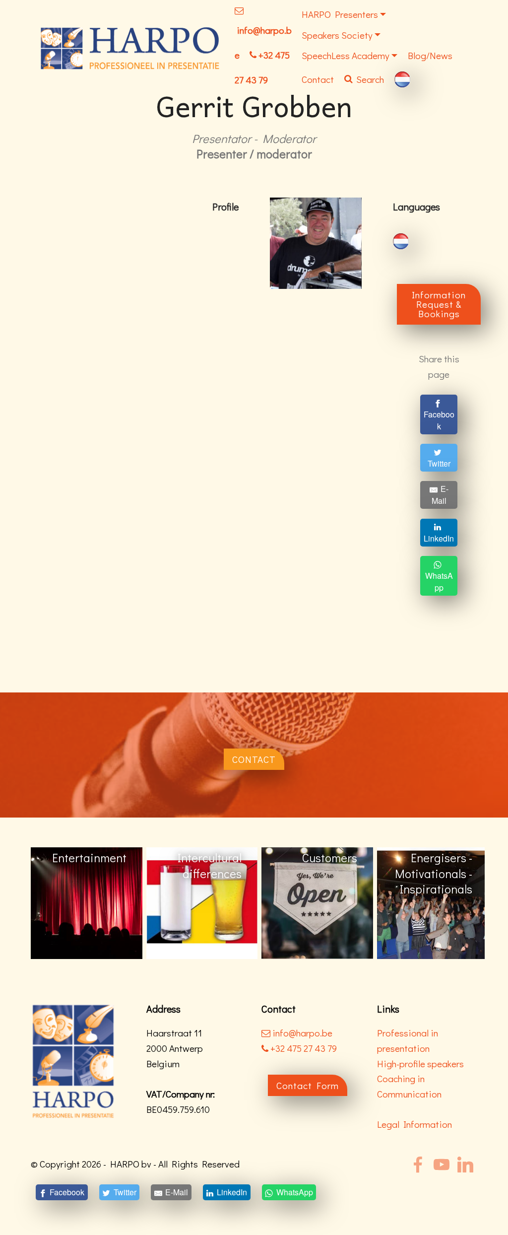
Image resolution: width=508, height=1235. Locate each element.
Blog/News (430, 55)
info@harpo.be (302, 1033)
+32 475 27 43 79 (302, 1048)
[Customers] (202, 902)
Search (370, 79)
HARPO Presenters (340, 14)
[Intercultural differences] (86, 902)
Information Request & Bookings (439, 304)
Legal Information (414, 1124)
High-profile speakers (420, 1063)
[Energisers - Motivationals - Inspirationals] (317, 902)
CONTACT (254, 759)
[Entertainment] (433, 902)
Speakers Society (337, 35)
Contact (318, 79)
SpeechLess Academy (345, 55)
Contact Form (307, 1085)
